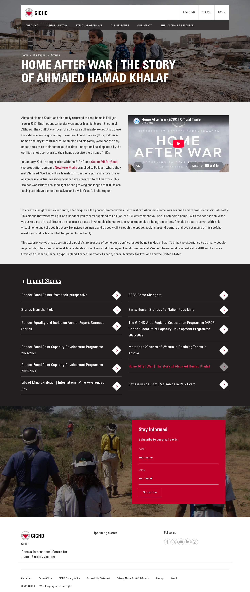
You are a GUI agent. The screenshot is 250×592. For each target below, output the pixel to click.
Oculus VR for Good (104, 162)
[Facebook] (167, 544)
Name (142, 449)
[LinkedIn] (187, 544)
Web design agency (49, 586)
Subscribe (150, 492)
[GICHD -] (36, 13)
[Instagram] (194, 544)
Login (221, 12)
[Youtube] (181, 544)
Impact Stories (44, 282)
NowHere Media (66, 168)
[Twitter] (174, 544)
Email (142, 470)
